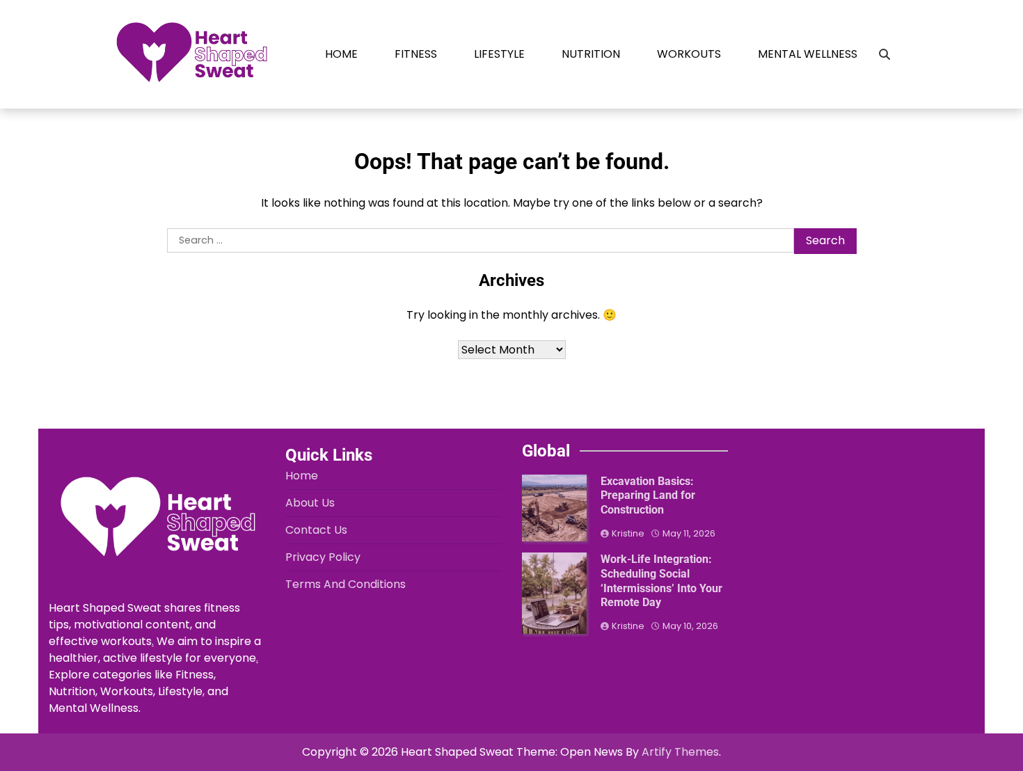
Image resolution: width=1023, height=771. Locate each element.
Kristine (628, 533)
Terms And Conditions (345, 584)
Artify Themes (680, 752)
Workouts (689, 54)
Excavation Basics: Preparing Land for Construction (648, 496)
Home (341, 54)
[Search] (884, 54)
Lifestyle (499, 54)
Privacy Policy (322, 557)
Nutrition (591, 54)
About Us (310, 503)
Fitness (416, 54)
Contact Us (316, 530)
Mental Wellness (807, 54)
